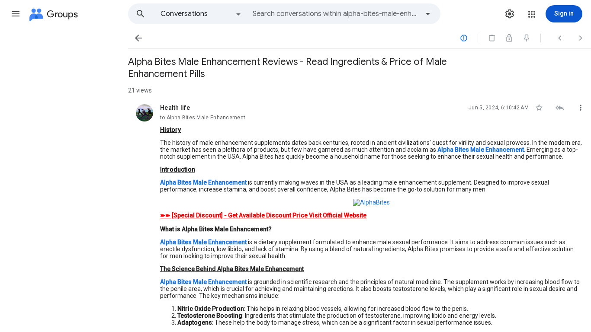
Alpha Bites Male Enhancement (203, 242)
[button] (15, 13)
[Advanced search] (428, 14)
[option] (201, 14)
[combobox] (335, 14)
